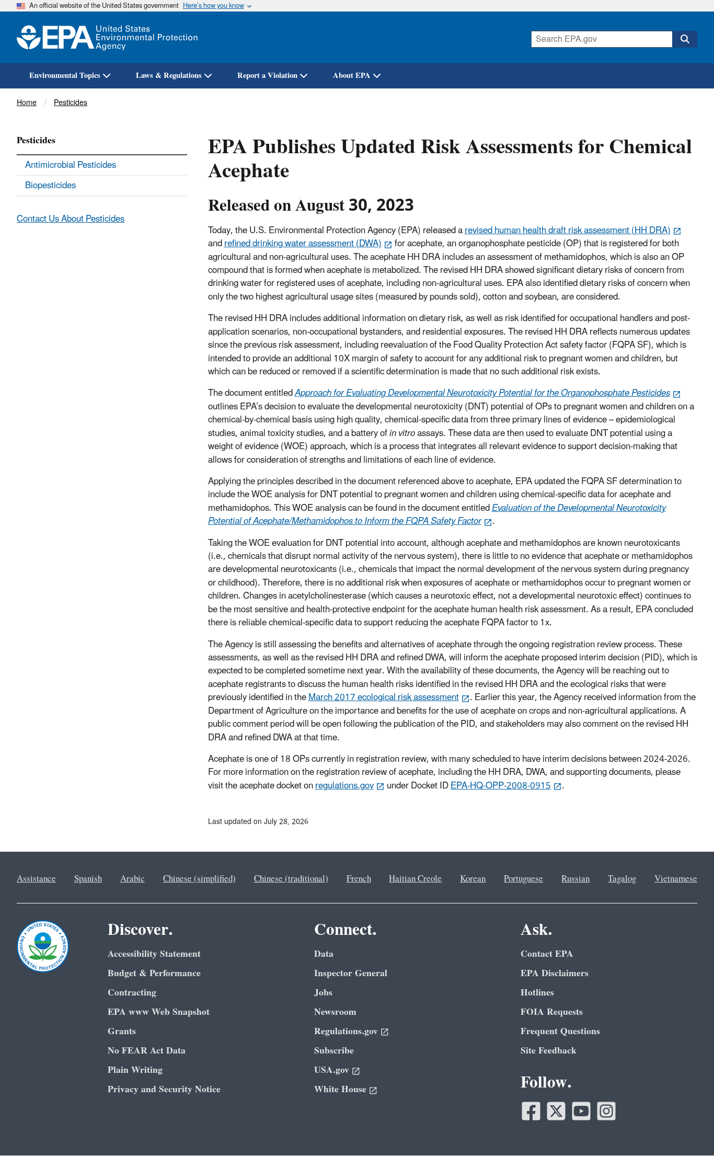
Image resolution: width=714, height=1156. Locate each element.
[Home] (107, 37)
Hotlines (537, 992)
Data (323, 953)
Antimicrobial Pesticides (70, 165)
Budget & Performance (154, 973)
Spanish (88, 878)
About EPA (352, 75)
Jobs (323, 992)
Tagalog (622, 878)
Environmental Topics (64, 75)
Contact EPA (547, 953)
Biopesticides (50, 185)
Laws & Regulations (169, 75)
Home (27, 102)
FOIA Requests (552, 1011)
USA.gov (331, 1070)
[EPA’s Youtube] (581, 1111)
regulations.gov (344, 785)
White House (340, 1089)
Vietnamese (675, 878)
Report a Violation (267, 75)
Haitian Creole (415, 878)
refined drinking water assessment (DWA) (303, 243)
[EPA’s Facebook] (531, 1111)
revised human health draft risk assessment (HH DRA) (568, 230)
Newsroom (335, 1011)
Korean (473, 878)
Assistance (36, 878)
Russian (575, 878)
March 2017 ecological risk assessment (383, 697)
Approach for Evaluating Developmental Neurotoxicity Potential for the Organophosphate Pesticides (482, 393)
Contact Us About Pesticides (70, 219)
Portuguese (523, 878)
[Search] (684, 39)
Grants (122, 1031)
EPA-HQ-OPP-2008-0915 (501, 785)
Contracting (132, 992)
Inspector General (350, 973)
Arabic (132, 878)
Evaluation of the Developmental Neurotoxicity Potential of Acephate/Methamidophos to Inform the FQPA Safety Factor (437, 515)
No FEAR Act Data (147, 1050)
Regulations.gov (346, 1031)
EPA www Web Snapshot (159, 1011)
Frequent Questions (560, 1031)
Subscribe (334, 1050)
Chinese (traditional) (291, 878)
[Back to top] (685, 1127)
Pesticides (70, 102)
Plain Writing (135, 1070)
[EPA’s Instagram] (606, 1111)
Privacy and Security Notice (164, 1089)
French (359, 878)
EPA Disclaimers (555, 973)
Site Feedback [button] (549, 1050)
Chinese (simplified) (199, 878)
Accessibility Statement (154, 953)
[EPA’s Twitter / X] (556, 1111)
